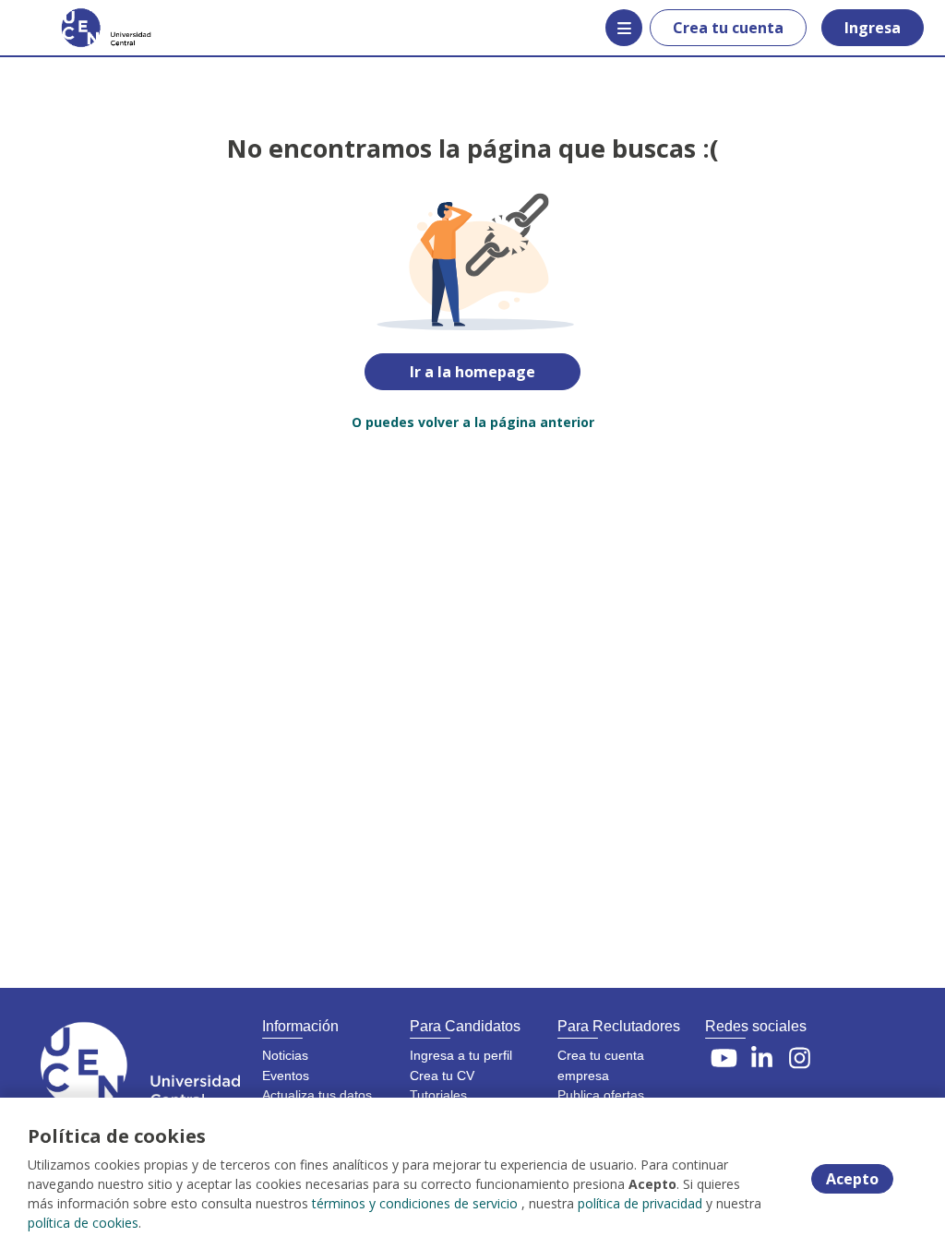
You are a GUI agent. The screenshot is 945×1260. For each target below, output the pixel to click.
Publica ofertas (600, 1095)
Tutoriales (438, 1095)
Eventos (285, 1075)
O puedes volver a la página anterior (473, 422)
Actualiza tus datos (317, 1095)
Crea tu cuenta (728, 28)
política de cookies (83, 1222)
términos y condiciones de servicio (415, 1203)
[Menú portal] (623, 27)
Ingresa (872, 28)
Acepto (852, 1179)
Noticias (285, 1055)
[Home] (80, 28)
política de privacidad (640, 1203)
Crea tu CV (442, 1075)
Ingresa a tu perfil (461, 1055)
